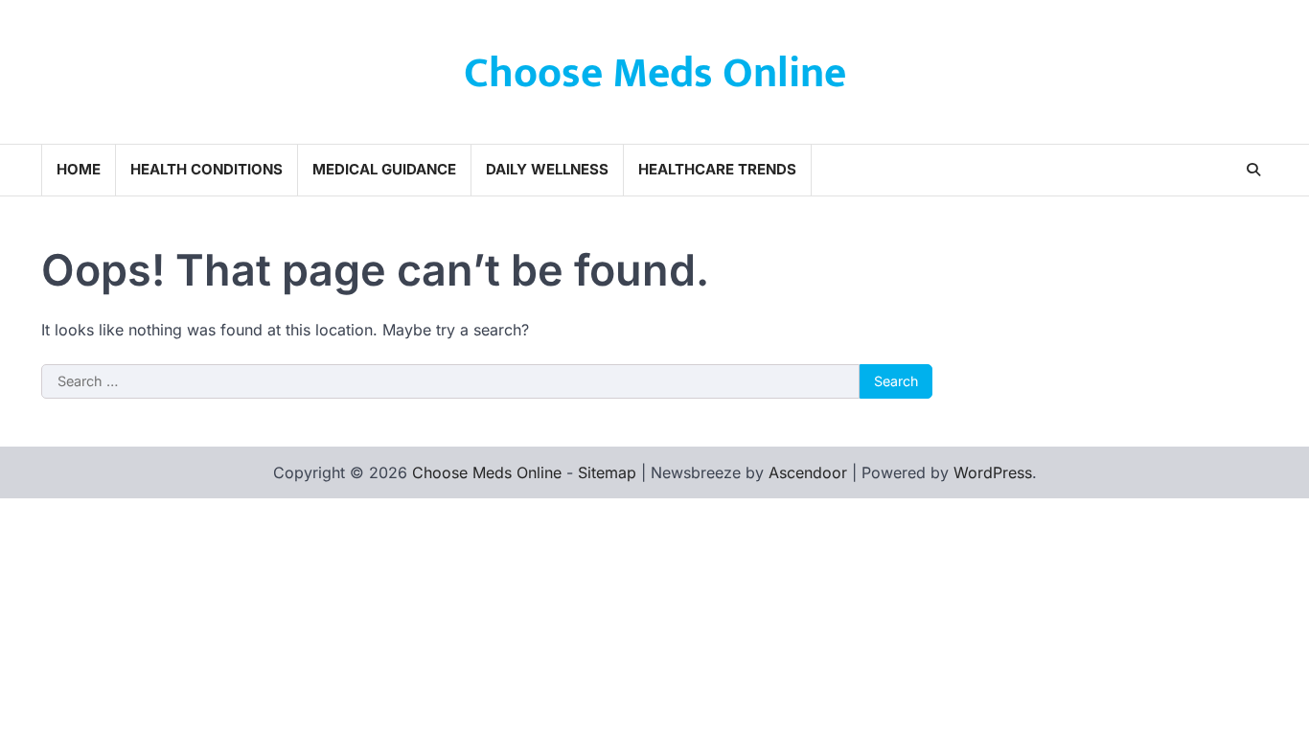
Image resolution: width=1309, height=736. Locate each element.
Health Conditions (206, 169)
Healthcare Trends (717, 169)
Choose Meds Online (655, 73)
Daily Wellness (547, 169)
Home (79, 169)
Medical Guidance (384, 169)
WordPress (992, 472)
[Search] (1253, 169)
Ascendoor (808, 472)
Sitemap (607, 472)
